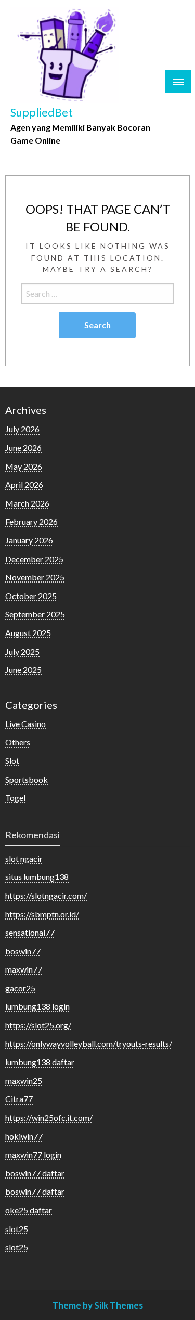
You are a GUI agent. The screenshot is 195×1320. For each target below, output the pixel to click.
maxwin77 (23, 969)
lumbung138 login (37, 1006)
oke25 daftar (28, 1210)
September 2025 (35, 614)
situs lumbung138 (37, 877)
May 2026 (23, 466)
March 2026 (27, 503)
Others (17, 742)
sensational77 (30, 932)
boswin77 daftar (34, 1173)
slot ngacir (24, 858)
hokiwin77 (24, 1136)
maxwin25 (23, 1080)
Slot (12, 761)
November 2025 (34, 577)
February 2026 (31, 521)
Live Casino (25, 724)
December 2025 (34, 559)
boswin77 (23, 951)
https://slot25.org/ (38, 1025)
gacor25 (20, 988)
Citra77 (19, 1099)
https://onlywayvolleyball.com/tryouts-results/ (88, 1044)
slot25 (16, 1229)
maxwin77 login (33, 1154)
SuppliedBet (41, 112)
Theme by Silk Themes (97, 1305)
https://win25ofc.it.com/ (49, 1117)
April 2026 (24, 484)
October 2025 (31, 596)
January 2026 (29, 540)
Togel (15, 798)
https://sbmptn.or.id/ (42, 914)
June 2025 (23, 670)
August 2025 (28, 633)
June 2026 (23, 447)
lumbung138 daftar (39, 1062)
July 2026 (22, 429)
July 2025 (22, 651)
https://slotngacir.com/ (46, 895)
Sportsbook (26, 779)
